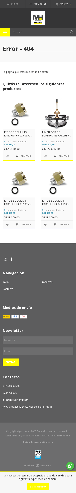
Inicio (6, 282)
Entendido (38, 486)
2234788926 (10, 392)
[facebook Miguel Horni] (11, 259)
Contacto (8, 289)
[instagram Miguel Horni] (5, 259)
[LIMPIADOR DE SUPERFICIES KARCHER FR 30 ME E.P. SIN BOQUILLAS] (46, 156)
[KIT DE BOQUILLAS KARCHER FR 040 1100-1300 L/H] (46, 225)
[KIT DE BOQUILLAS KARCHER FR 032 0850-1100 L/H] (8, 225)
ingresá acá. (64, 435)
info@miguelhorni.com (15, 399)
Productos (46, 282)
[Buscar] (71, 32)
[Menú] (5, 32)
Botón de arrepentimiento (38, 442)
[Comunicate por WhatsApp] (70, 466)
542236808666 (11, 385)
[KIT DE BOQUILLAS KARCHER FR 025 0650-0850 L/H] (8, 156)
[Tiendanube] (38, 466)
